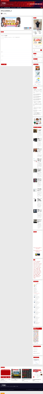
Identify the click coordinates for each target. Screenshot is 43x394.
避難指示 (34, 275)
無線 (17, 369)
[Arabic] (35, 330)
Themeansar (12, 389)
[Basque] (37, 330)
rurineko (5, 13)
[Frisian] (35, 333)
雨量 (34, 276)
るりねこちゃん (37, 262)
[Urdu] (33, 341)
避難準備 (37, 275)
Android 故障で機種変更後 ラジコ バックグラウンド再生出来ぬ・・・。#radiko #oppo (37, 113)
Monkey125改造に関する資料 (7, 7)
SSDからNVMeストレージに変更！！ (37, 110)
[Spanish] (37, 339)
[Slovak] (34, 339)
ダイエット (39, 266)
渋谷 (35, 273)
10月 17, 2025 (34, 381)
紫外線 (39, 273)
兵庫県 (37, 269)
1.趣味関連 (2, 369)
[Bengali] (33, 331)
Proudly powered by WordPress (3, 389)
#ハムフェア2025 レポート (36, 91)
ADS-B (25, 369)
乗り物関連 (7, 369)
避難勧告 (36, 274)
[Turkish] (37, 340)
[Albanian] (34, 330)
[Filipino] (33, 333)
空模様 (37, 273)
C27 (34, 261)
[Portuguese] (33, 338)
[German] (37, 333)
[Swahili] (33, 340)
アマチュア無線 (15, 369)
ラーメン (34, 268)
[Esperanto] (37, 332)
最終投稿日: (34, 353)
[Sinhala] (33, 339)
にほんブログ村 (37, 248)
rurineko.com (38, 261)
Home (2, 7)
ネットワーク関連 (34, 370)
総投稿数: (34, 351)
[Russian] (35, 338)
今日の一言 (35, 269)
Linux (35, 261)
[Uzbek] (34, 341)
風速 (38, 276)
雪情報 (37, 276)
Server (40, 369)
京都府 (39, 268)
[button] (40, 7)
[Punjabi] (34, 338)
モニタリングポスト (39, 267)
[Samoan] (35, 339)
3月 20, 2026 (3, 381)
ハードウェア (38, 370)
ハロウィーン (35, 267)
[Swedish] (34, 340)
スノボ (34, 266)
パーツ (33, 371)
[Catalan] (35, 331)
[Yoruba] (37, 341)
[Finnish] (34, 333)
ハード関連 (40, 370)
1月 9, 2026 (13, 380)
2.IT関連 (36, 369)
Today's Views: (35, 349)
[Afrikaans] (33, 330)
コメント (2, 38)
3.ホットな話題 (5, 369)
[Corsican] (33, 332)
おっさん (34, 262)
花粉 (34, 274)
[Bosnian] (34, 331)
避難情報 (38, 274)
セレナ (36, 266)
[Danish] (35, 332)
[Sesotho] (37, 338)
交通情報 (37, 268)
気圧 (34, 273)
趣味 (28, 369)
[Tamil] (35, 340)
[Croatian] (34, 332)
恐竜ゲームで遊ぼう (19, 7)
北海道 (39, 269)
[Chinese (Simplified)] (37, 331)
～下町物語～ (3, 3)
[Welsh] (35, 341)
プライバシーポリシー (13, 7)
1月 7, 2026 (24, 381)
